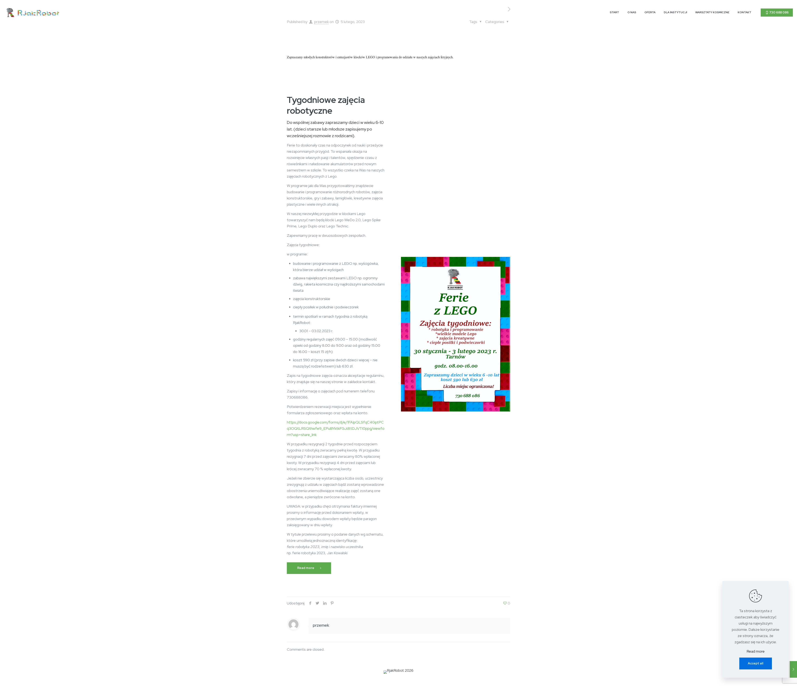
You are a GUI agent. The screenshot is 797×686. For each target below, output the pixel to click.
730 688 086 (779, 12)
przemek (321, 625)
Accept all (755, 663)
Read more (756, 651)
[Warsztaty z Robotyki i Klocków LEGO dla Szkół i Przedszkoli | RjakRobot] (33, 12)
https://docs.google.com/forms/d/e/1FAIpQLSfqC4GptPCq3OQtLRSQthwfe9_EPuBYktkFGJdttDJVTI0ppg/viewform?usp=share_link (335, 428)
